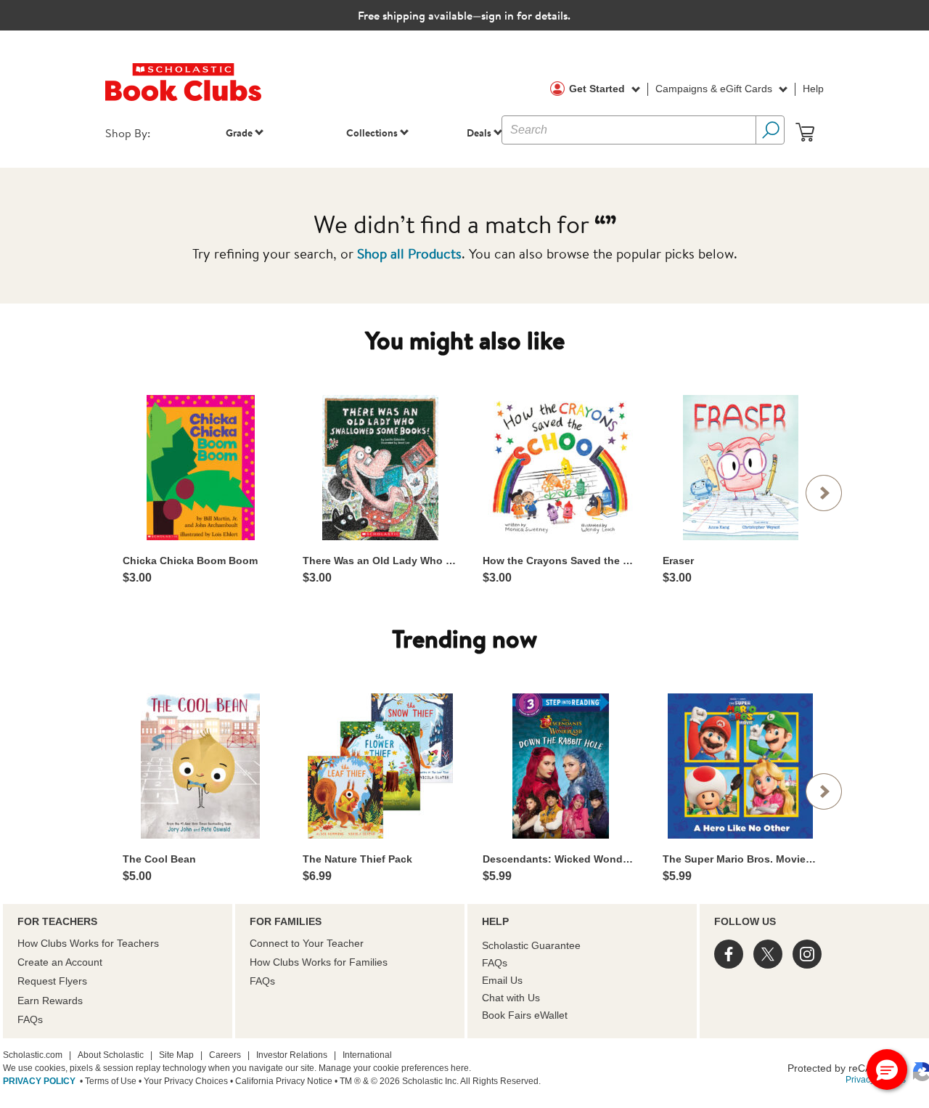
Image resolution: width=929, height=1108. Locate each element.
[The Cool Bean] (200, 766)
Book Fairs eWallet (525, 1015)
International (367, 1055)
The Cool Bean (159, 859)
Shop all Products (409, 253)
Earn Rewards (50, 1000)
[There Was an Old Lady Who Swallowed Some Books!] (380, 467)
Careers (225, 1055)
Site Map (176, 1055)
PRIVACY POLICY (39, 1081)
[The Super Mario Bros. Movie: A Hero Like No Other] (740, 766)
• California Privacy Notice (280, 1081)
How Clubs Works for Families (319, 962)
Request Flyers (52, 981)
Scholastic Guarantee (531, 945)
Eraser (678, 560)
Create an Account (59, 962)
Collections (372, 132)
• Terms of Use (107, 1081)
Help (813, 88)
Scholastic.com (32, 1055)
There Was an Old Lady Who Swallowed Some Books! (380, 560)
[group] (200, 490)
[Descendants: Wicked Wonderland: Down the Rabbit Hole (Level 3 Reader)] (560, 766)
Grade (239, 132)
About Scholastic (111, 1055)
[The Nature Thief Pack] (380, 766)
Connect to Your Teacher (307, 943)
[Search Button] (770, 129)
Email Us (502, 980)
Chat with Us (511, 997)
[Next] (824, 493)
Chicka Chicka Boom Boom (190, 560)
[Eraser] (740, 467)
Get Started (598, 88)
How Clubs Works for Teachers (88, 943)
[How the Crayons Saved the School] (560, 467)
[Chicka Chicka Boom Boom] (200, 467)
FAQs (30, 1019)
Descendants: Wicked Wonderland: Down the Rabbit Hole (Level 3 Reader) (560, 859)
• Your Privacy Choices (182, 1081)
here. (461, 1068)
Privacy (860, 1080)
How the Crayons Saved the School (560, 560)
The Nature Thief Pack (357, 859)
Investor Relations (291, 1055)
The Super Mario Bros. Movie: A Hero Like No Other (740, 859)
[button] (887, 1069)
